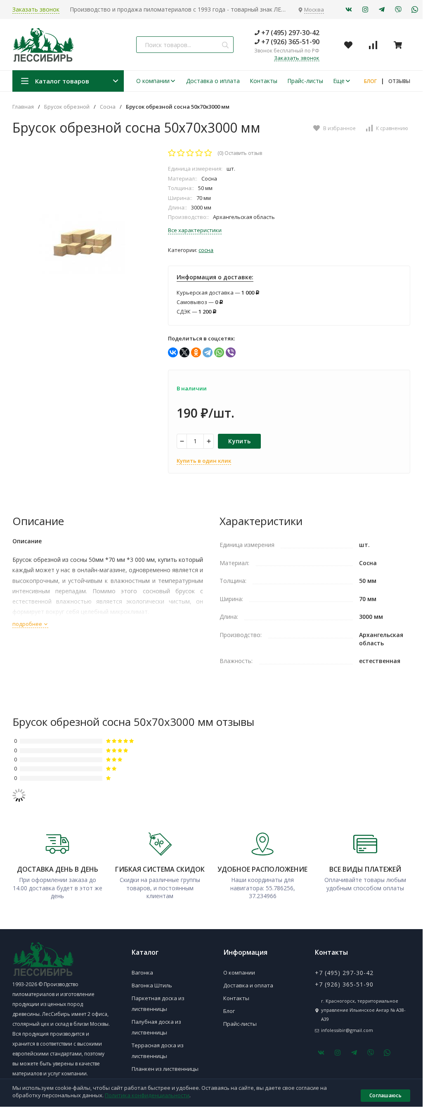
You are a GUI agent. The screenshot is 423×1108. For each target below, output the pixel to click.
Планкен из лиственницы (165, 1068)
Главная (23, 106)
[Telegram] (208, 352)
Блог (229, 1011)
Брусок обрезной (67, 106)
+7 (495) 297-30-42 (289, 32)
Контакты (263, 81)
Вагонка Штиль (152, 985)
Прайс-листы (305, 81)
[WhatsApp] (219, 352)
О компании (153, 81)
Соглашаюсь (385, 1095)
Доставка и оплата (248, 985)
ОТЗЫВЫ (399, 81)
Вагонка (142, 972)
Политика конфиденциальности (147, 1095)
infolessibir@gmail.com (347, 1030)
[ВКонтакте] (173, 352)
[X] (184, 352)
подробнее (27, 624)
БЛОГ (370, 81)
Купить (239, 441)
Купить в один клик (204, 460)
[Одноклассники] (196, 352)
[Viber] (231, 352)
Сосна (108, 106)
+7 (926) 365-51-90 (289, 41)
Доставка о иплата (213, 81)
